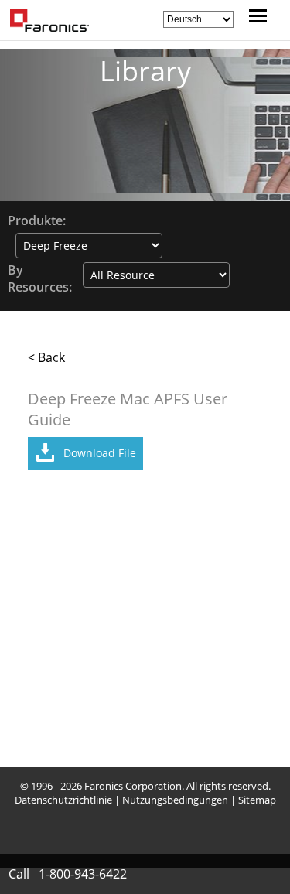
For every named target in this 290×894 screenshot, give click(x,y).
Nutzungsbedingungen (175, 800)
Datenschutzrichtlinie (63, 800)
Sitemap (257, 800)
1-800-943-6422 (83, 873)
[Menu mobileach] (254, 17)
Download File (99, 452)
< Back (46, 357)
